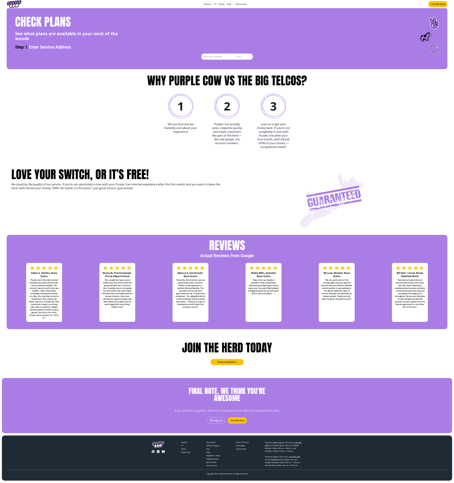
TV (215, 4)
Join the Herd (438, 4)
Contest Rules (241, 449)
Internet (207, 4)
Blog (208, 452)
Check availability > (227, 362)
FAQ (208, 449)
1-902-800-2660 (294, 457)
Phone (222, 4)
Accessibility (240, 446)
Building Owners (212, 459)
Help (229, 4)
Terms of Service (242, 442)
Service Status (211, 465)
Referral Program (213, 446)
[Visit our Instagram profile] (158, 451)
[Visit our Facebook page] (153, 451)
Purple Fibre (185, 452)
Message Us (216, 420)
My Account (241, 4)
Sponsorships (211, 462)
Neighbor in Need (213, 455)
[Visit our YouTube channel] (163, 451)
